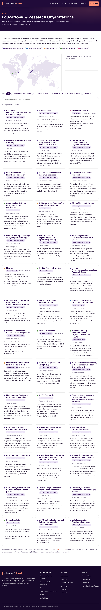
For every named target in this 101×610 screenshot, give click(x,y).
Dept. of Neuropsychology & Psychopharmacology (18, 236)
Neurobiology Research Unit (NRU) (49, 364)
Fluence (9, 268)
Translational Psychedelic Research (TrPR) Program (83, 456)
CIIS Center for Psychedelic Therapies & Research (51, 204)
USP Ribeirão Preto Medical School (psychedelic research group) (51, 522)
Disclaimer (85, 583)
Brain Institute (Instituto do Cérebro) (18, 141)
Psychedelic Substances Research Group (50, 428)
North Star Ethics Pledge (90, 586)
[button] (18, 72)
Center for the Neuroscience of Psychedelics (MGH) (81, 142)
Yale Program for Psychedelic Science (81, 521)
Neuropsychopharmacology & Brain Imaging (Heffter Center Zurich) (84, 365)
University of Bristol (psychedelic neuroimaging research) (84, 490)
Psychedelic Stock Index (48, 591)
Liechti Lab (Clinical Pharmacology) (48, 301)
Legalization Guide (67, 583)
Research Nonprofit (73, 94)
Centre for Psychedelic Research (82, 174)
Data (62, 4)
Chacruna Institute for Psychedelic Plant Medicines (16, 205)
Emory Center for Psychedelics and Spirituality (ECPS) (47, 237)
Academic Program (41, 94)
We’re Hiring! (44, 598)
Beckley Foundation (81, 110)
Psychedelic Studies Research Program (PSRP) (17, 428)
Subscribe (94, 3)
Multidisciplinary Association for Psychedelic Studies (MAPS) (81, 334)
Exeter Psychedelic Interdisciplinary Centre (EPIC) (82, 237)
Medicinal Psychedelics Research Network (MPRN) (18, 332)
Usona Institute (13, 520)
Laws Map (64, 586)
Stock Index (73, 3)
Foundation (88, 94)
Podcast (64, 589)
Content (53, 4)
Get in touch (61, 549)
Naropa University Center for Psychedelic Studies (17, 364)
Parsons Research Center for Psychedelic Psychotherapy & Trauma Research (83, 398)
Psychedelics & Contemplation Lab (80, 428)
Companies (65, 576)
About (42, 588)
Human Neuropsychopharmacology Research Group (84, 270)
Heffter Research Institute (51, 268)
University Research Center (22, 94)
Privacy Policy (86, 579)
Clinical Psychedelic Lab (83, 203)
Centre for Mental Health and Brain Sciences (50, 174)
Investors (64, 579)
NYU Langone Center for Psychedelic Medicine (17, 396)
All (8, 94)
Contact (64, 593)
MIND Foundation (47, 331)
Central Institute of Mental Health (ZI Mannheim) (18, 174)
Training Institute (57, 94)
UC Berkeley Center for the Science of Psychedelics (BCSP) (18, 490)
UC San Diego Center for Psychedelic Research (50, 489)
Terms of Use (86, 576)
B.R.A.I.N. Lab (45, 110)
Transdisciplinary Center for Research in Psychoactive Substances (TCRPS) (51, 457)
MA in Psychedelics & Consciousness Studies (82, 301)
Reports (83, 3)
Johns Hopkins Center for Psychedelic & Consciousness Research (17, 302)
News (42, 595)
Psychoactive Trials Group (18, 455)
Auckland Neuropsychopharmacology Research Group (18, 112)
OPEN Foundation (47, 395)
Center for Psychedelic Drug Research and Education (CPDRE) (49, 142)
